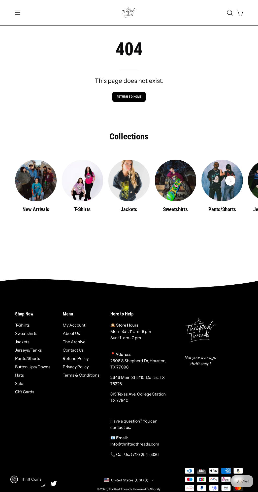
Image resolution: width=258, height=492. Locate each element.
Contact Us (73, 350)
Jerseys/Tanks (28, 350)
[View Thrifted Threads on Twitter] (53, 483)
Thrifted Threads (120, 489)
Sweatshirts (26, 333)
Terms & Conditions (81, 375)
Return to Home (129, 97)
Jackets (22, 341)
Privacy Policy (76, 366)
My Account (74, 325)
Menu (68, 313)
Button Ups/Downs (32, 366)
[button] (229, 12)
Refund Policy (76, 358)
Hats (19, 375)
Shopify (155, 489)
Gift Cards (24, 391)
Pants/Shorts (27, 358)
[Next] (230, 181)
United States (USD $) (129, 480)
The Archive (74, 341)
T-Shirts (22, 325)
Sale (19, 383)
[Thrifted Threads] (129, 12)
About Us (71, 333)
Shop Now (24, 313)
